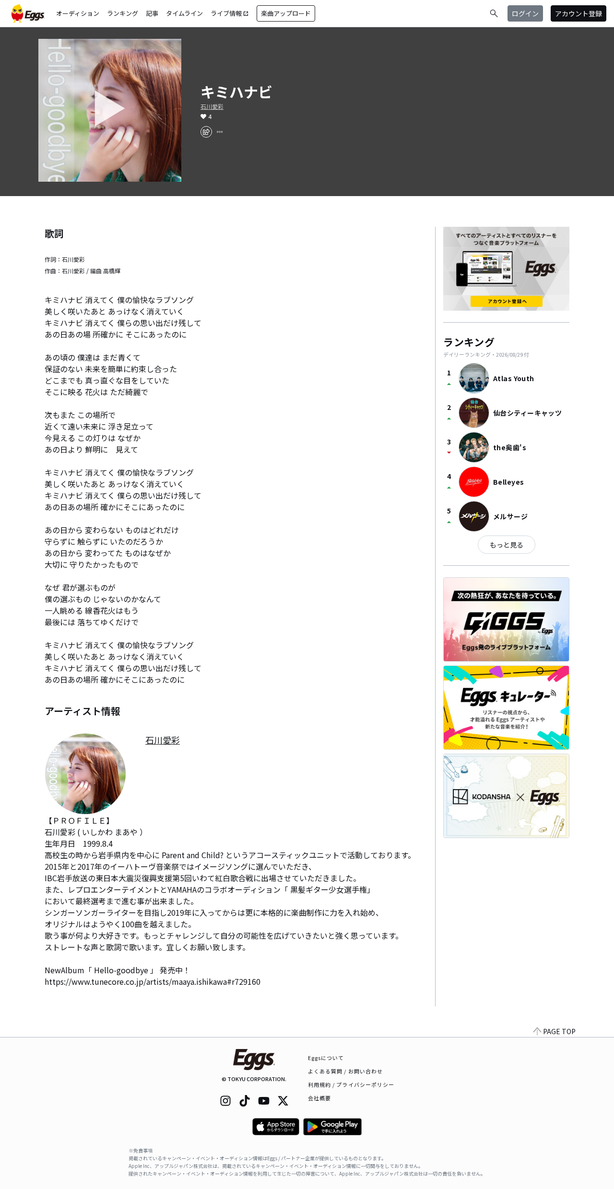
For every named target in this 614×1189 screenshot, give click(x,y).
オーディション (77, 13)
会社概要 (319, 1098)
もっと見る (506, 544)
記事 (152, 13)
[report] (219, 132)
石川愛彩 (212, 106)
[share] (206, 132)
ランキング (122, 13)
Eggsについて (326, 1057)
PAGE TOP (559, 1031)
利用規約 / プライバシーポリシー (351, 1084)
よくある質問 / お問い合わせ (345, 1071)
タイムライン (184, 13)
